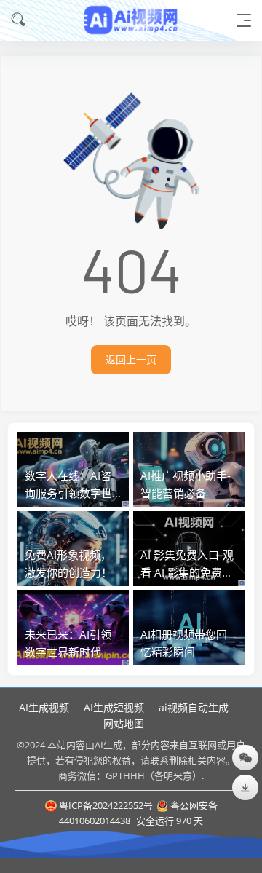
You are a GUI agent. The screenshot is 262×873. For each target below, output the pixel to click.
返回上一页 (131, 359)
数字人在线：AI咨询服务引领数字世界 (68, 493)
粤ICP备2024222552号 (106, 805)
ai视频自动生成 (194, 707)
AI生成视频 (44, 707)
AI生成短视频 (114, 707)
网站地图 (123, 723)
